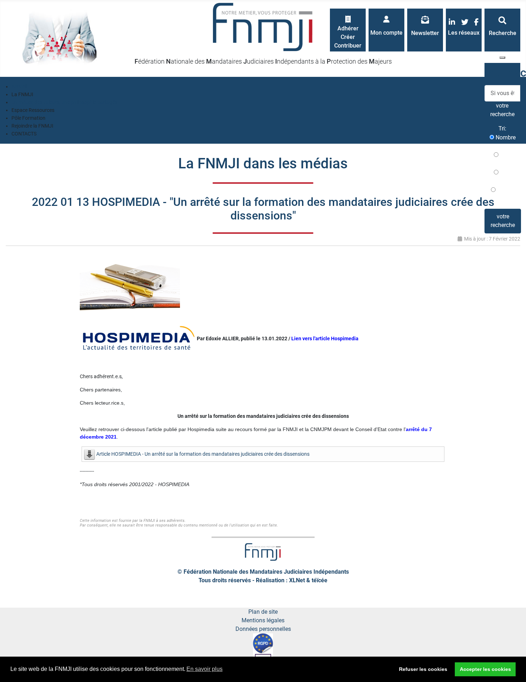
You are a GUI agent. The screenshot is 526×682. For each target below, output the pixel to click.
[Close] (502, 57)
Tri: (502, 128)
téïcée (319, 580)
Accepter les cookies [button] (485, 669)
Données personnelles (263, 629)
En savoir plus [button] (204, 669)
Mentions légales (263, 620)
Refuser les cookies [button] (423, 669)
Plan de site (263, 611)
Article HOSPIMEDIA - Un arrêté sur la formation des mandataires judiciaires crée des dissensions (203, 454)
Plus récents (502, 159)
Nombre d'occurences (502, 141)
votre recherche (503, 220)
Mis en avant (504, 194)
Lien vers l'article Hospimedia (325, 338)
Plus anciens (502, 176)
